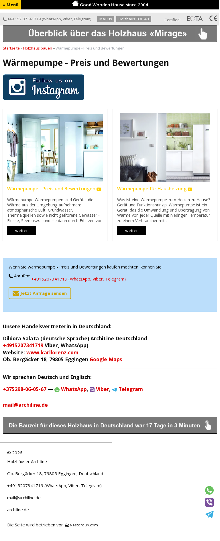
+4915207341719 (23, 345)
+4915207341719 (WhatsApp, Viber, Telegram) (78, 279)
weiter (21, 230)
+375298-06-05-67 (24, 389)
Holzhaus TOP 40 (134, 18)
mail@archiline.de (24, 497)
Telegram (82, 18)
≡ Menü (10, 4)
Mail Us (105, 18)
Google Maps (106, 359)
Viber (67, 18)
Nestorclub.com (84, 525)
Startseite (11, 48)
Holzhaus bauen (37, 48)
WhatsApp (52, 18)
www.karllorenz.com (52, 352)
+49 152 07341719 (24, 18)
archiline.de (18, 509)
